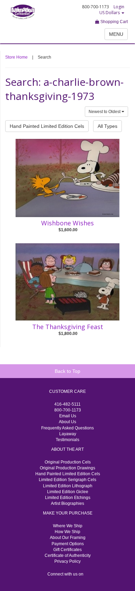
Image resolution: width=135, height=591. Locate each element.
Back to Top (67, 371)
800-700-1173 (67, 410)
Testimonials (67, 439)
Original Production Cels (68, 462)
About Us (67, 421)
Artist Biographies (67, 503)
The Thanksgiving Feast (67, 327)
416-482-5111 (67, 404)
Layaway (67, 433)
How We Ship (67, 531)
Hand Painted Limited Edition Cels (47, 126)
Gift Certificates (67, 549)
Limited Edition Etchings (67, 497)
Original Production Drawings (67, 468)
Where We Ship (67, 525)
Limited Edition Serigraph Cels (67, 479)
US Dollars (110, 13)
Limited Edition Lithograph (67, 485)
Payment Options (68, 543)
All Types (107, 126)
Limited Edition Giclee (67, 491)
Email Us (67, 416)
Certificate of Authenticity (68, 555)
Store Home (16, 57)
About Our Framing (68, 537)
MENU (116, 34)
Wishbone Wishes (67, 223)
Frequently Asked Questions (67, 428)
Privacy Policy (67, 561)
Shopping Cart (113, 21)
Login (119, 7)
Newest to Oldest (105, 111)
